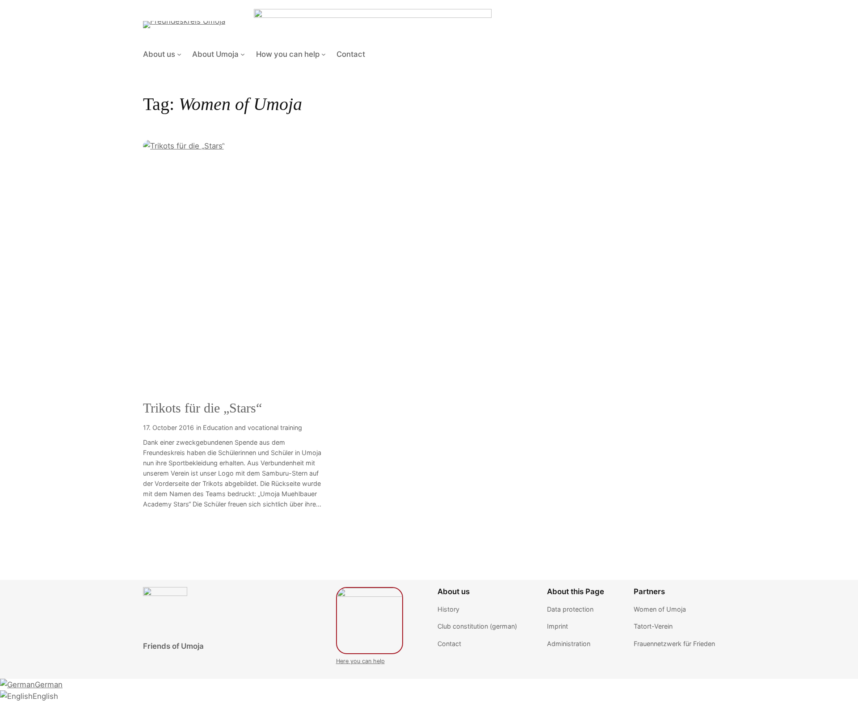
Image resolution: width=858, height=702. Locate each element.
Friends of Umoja (173, 646)
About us (159, 54)
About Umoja (215, 54)
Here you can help (360, 661)
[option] (31, 684)
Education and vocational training (252, 427)
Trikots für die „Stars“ (202, 408)
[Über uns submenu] (179, 54)
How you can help (288, 54)
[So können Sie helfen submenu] (323, 54)
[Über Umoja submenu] (242, 54)
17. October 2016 (168, 427)
